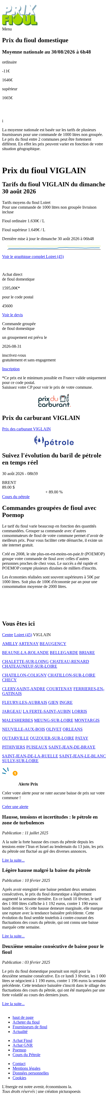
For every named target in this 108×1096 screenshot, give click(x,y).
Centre (7, 635)
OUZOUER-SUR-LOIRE (52, 738)
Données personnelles (31, 1073)
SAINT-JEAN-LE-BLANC (82, 756)
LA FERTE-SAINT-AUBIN (47, 711)
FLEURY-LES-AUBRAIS (24, 702)
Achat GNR (23, 1045)
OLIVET (54, 729)
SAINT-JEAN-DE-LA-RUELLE (30, 756)
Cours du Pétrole (26, 1054)
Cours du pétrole (16, 496)
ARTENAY (29, 643)
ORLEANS (73, 729)
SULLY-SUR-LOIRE (20, 760)
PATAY (81, 738)
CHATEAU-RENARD (69, 661)
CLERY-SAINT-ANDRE (23, 689)
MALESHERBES (17, 720)
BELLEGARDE (64, 652)
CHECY (9, 680)
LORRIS (79, 711)
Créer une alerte (15, 806)
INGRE (66, 702)
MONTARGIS (87, 720)
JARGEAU (12, 711)
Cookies (19, 1078)
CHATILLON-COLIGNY (24, 675)
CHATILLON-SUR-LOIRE (71, 675)
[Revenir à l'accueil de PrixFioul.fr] (20, 24)
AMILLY (10, 643)
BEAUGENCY (53, 643)
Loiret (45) (23, 635)
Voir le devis (12, 315)
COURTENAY (59, 689)
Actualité (20, 1031)
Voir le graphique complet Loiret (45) (33, 256)
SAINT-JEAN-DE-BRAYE (71, 747)
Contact (19, 1063)
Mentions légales (26, 1068)
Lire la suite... (13, 860)
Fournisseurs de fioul (30, 1027)
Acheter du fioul (26, 1022)
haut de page (23, 1017)
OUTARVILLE (15, 738)
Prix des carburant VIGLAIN (26, 429)
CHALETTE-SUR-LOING (25, 661)
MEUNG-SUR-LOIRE (53, 720)
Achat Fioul (22, 1040)
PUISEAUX (36, 747)
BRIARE (87, 652)
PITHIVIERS (13, 747)
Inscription (11, 369)
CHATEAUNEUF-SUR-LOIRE (29, 666)
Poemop (19, 1050)
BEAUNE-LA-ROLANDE (25, 652)
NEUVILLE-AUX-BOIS (23, 729)
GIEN (53, 702)
